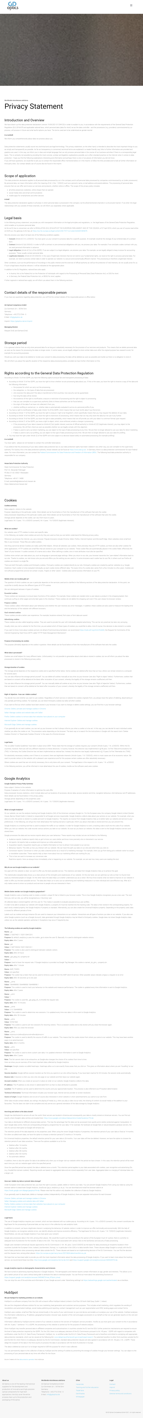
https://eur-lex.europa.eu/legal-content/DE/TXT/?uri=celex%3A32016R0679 (60, 231)
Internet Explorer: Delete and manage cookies (21, 721)
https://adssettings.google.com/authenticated (100, 1280)
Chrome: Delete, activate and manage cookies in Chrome (25, 709)
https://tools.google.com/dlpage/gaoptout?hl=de (22, 1190)
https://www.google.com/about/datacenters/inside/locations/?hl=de (69, 1118)
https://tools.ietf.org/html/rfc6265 (92, 630)
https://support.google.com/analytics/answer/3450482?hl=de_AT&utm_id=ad (32, 1277)
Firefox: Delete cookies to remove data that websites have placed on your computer (34, 717)
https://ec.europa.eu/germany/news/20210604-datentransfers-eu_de (61, 1253)
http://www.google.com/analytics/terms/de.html (51, 1260)
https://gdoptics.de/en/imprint (21, 321)
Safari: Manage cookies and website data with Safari (23, 713)
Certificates (80, 1393)
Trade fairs (80, 1390)
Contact (112, 1384)
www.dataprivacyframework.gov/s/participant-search (73, 1337)
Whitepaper (80, 1397)
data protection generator (26, 1359)
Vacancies (80, 1384)
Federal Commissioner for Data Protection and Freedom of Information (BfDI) (68, 452)
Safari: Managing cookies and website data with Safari (24, 1201)
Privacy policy (114, 1390)
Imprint (112, 1387)
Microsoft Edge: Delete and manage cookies (20, 725)
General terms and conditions (120, 1393)
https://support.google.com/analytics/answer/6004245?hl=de (95, 1260)
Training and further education (87, 1387)
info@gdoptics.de (16, 317)
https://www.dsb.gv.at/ (78, 450)
